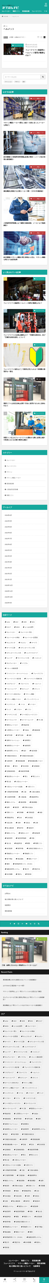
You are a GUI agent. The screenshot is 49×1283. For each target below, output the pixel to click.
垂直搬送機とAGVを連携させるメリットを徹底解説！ (20, 980)
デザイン (17, 81)
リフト (29, 709)
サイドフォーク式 (23, 658)
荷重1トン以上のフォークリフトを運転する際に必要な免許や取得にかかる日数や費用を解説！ (24, 439)
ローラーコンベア (27, 720)
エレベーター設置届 (31, 637)
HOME (6, 16)
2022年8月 (8, 533)
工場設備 (23, 797)
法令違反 (30, 817)
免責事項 (7, 905)
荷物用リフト (29, 853)
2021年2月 (8, 573)
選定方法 (37, 869)
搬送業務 (23, 802)
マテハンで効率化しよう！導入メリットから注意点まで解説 (22, 991)
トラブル (25, 663)
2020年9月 (8, 603)
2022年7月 (8, 538)
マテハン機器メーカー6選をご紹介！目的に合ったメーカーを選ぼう (24, 124)
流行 (24, 81)
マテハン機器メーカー (38, 98)
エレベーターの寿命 (13, 637)
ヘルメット (15, 16)
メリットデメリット (32, 699)
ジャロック (37, 658)
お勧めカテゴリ (19, 37)
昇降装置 (31, 812)
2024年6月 (8, 515)
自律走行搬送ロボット (36, 848)
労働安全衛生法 (12, 756)
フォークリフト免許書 (14, 678)
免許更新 (34, 751)
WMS (18, 627)
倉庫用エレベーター (13, 745)
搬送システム (11, 802)
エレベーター (6, 11)
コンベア (9, 658)
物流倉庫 (37, 833)
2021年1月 (8, 579)
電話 (34, 1281)
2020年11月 (9, 591)
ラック (9, 709)
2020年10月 (9, 597)
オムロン (23, 642)
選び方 (27, 869)
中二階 (41, 720)
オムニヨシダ (11, 642)
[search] (43, 77)
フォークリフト (37, 11)
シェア (15, 1281)
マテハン (9, 472)
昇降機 (21, 812)
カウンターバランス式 (14, 653)
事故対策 (26, 725)
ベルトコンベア (12, 689)
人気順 (11, 37)
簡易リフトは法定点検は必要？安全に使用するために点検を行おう (24, 404)
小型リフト (31, 787)
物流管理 (9, 838)
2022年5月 (8, 550)
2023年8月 (8, 527)
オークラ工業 (11, 648)
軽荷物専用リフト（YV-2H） (24, 864)
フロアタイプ (11, 684)
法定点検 (9, 823)
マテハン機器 (30, 694)
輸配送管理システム (13, 869)
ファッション (8, 81)
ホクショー (25, 689)
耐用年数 (20, 848)
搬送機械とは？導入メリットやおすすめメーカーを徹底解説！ (23, 1005)
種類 (28, 843)
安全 (16, 766)
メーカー (33, 704)
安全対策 (26, 766)
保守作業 (9, 735)
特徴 (32, 838)
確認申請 (19, 843)
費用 (8, 864)
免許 (24, 751)
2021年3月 (8, 568)
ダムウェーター (12, 663)
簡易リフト (16, 11)
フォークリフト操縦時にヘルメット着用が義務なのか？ (35, 52)
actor (8, 622)
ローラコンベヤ (12, 720)
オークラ (34, 642)
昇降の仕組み (28, 807)
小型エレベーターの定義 (14, 787)
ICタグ (9, 627)
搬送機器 (34, 802)
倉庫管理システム (12, 751)
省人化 (9, 843)
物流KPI (31, 828)
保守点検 (20, 735)
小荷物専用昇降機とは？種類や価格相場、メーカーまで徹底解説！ (24, 224)
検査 (40, 812)
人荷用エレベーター (13, 730)
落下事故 (9, 859)
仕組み (27, 730)
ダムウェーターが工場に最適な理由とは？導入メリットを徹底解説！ (23, 998)
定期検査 (36, 766)
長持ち (20, 874)
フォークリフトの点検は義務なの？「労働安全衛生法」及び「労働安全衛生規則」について (24, 336)
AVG (33, 622)
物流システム (11, 833)
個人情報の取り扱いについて (14, 899)
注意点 (28, 823)
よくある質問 (29, 627)
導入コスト (36, 776)
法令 (20, 817)
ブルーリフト (24, 684)
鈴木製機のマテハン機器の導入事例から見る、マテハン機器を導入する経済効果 (24, 258)
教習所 (17, 807)
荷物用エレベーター (13, 853)
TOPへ (44, 1281)
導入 (26, 776)
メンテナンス (11, 704)
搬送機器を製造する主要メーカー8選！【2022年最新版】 (24, 191)
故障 (8, 807)
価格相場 (37, 730)
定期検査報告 (11, 771)
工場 (24, 792)
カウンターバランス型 (27, 648)
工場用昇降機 (11, 797)
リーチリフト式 (12, 714)
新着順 (6, 37)
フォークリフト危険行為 (34, 678)
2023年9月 (8, 521)
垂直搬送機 (25, 11)
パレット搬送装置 (12, 668)
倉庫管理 (27, 745)
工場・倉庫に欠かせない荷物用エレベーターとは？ (19, 965)
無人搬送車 (10, 828)
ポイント (37, 689)
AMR (25, 622)
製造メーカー (33, 859)
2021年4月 (8, 562)
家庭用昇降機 (24, 771)
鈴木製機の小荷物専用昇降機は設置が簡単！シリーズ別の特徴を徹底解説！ (24, 158)
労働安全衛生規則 (27, 756)
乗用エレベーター (12, 725)
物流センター (24, 833)
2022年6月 (8, 544)
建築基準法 (35, 797)
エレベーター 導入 (26, 632)
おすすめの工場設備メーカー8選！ (14, 985)
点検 (36, 823)
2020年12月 (9, 585)
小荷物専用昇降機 (12, 489)
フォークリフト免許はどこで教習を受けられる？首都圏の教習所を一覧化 (24, 370)
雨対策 (29, 874)
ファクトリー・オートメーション (17, 673)
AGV (16, 622)
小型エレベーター (22, 781)
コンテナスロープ (32, 653)
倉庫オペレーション (13, 740)
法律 (19, 823)
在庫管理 (9, 761)
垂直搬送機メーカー (36, 761)
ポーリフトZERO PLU (13, 694)
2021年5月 (8, 556)
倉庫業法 (27, 740)
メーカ (22, 704)
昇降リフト (10, 812)
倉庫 (30, 735)
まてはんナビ (30, 1271)
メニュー (24, 1281)
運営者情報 (8, 911)
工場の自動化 (35, 792)
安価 (8, 766)
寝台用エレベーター (13, 776)
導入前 (9, 781)
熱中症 (21, 828)
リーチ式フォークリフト (30, 714)
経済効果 (9, 848)
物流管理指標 (22, 838)
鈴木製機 (9, 874)
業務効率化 (10, 817)
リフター (19, 709)
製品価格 (20, 859)
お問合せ (7, 893)
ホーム (5, 1281)
